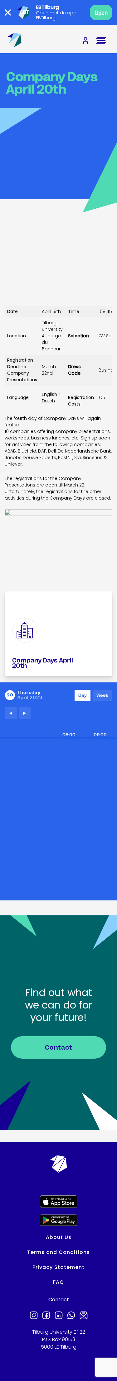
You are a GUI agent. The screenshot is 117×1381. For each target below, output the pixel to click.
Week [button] (102, 695)
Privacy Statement (58, 1267)
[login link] (85, 41)
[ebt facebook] (46, 1316)
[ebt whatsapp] (71, 1316)
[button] (11, 713)
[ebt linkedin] (58, 1316)
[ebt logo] (15, 41)
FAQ (58, 1282)
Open (101, 12)
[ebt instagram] (33, 1316)
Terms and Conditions (58, 1252)
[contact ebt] (83, 1316)
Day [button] (82, 695)
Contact (58, 1047)
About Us (58, 1237)
